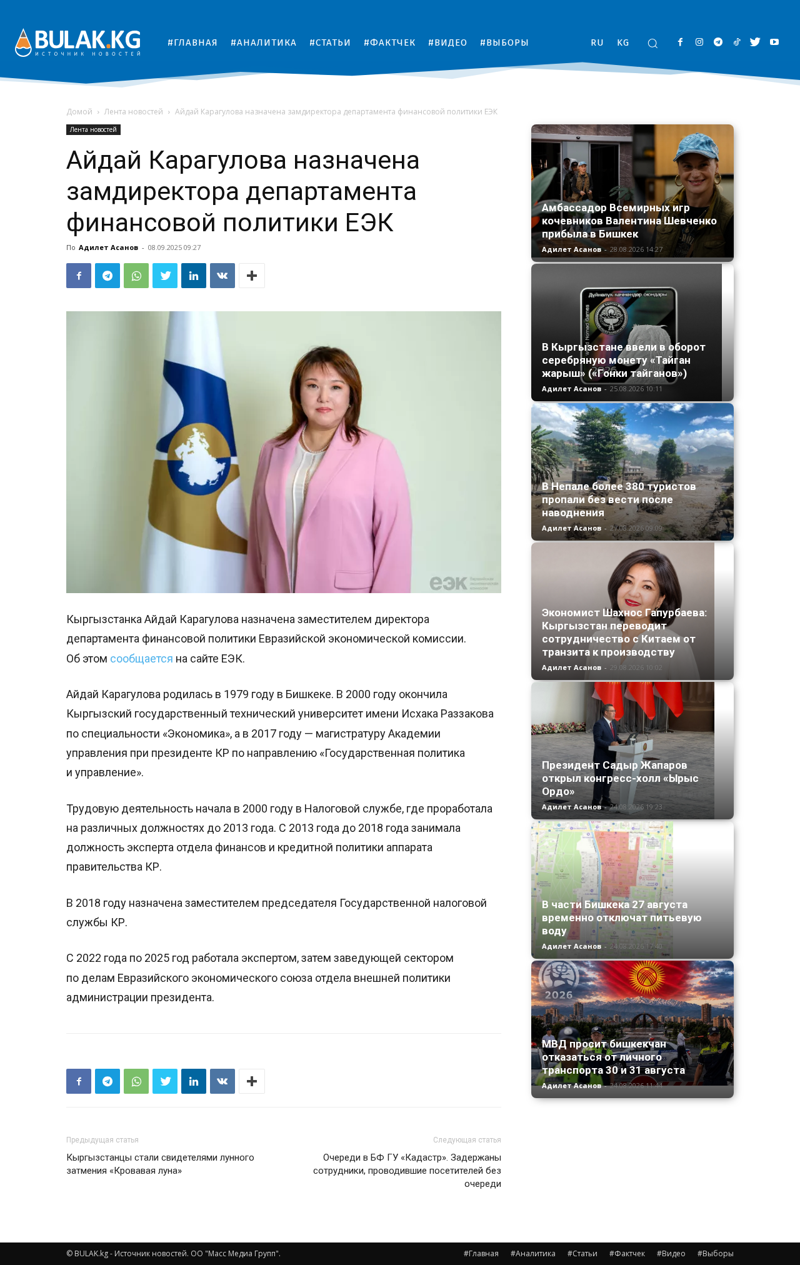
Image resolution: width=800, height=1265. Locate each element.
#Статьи (583, 1253)
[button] (652, 43)
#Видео (671, 1253)
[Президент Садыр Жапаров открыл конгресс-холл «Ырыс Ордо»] (632, 750)
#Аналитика (533, 1253)
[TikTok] (737, 43)
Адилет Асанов (108, 247)
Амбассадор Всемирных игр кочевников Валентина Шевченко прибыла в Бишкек (629, 220)
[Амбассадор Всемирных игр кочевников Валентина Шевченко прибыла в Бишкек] (632, 191)
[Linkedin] (193, 275)
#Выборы (716, 1253)
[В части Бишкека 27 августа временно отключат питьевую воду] (632, 890)
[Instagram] (699, 43)
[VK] (222, 275)
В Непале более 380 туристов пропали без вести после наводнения (619, 499)
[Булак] (77, 42)
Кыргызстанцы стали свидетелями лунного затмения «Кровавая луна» (160, 1164)
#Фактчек (627, 1253)
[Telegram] (718, 43)
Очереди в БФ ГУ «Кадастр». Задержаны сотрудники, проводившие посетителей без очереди (407, 1170)
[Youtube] (774, 43)
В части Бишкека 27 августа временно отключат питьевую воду (622, 917)
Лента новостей (133, 111)
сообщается (141, 658)
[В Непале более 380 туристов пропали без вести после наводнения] (632, 472)
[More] (252, 275)
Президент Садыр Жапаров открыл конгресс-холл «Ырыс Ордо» (620, 778)
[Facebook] (680, 43)
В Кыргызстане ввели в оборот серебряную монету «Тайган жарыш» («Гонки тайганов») (624, 360)
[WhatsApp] (136, 275)
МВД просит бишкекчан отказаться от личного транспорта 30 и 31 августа (613, 1057)
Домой (79, 111)
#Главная (481, 1253)
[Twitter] (755, 43)
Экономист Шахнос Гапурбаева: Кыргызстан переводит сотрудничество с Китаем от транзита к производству (624, 632)
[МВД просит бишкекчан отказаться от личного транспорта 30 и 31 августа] (632, 1023)
